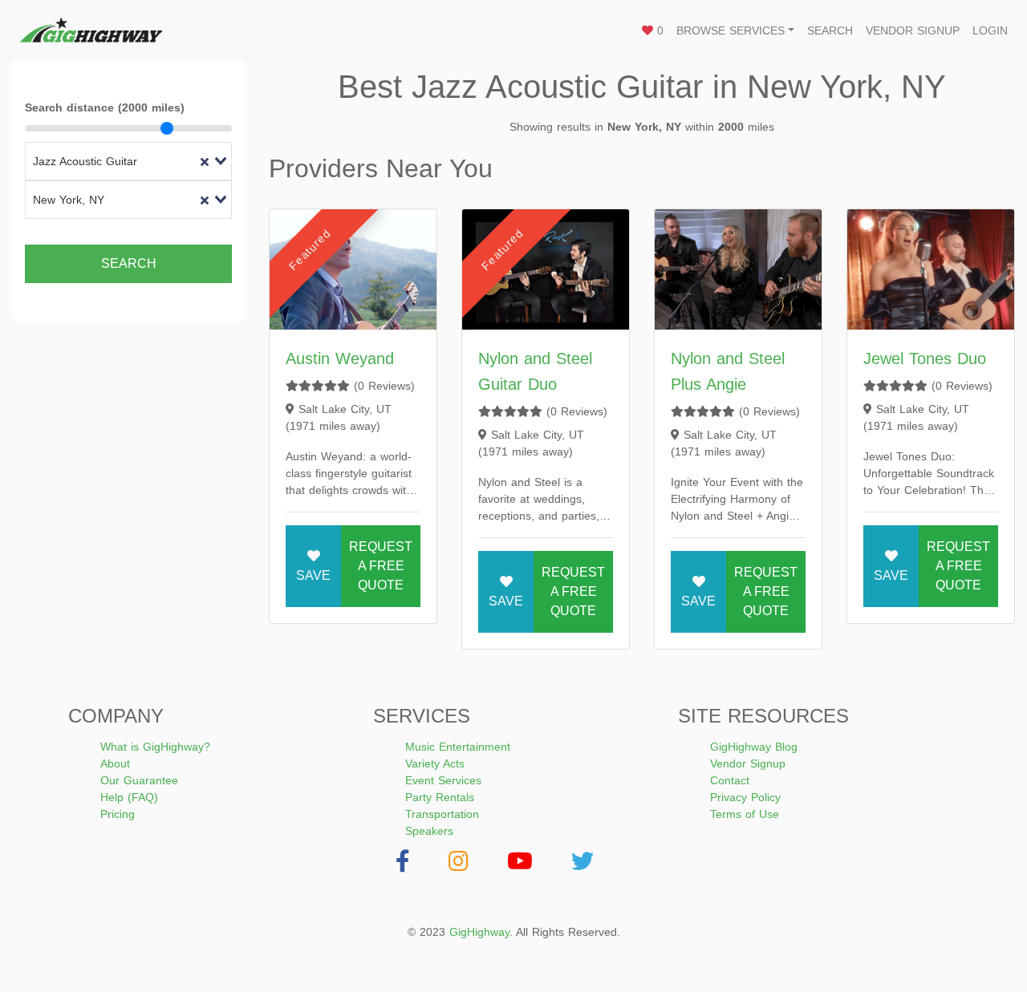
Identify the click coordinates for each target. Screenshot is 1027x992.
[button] (735, 31)
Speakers (429, 830)
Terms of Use (744, 814)
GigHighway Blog (754, 746)
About (115, 763)
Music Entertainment (457, 746)
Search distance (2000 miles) (105, 107)
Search (830, 30)
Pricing (117, 814)
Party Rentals (439, 797)
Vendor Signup (913, 30)
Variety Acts (435, 763)
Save (313, 575)
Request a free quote (380, 566)
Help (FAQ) (129, 797)
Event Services (443, 780)
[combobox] (128, 161)
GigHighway (479, 931)
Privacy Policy (745, 797)
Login (990, 30)
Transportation (442, 814)
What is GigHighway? (155, 746)
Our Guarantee (139, 780)
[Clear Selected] (205, 161)
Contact (729, 780)
